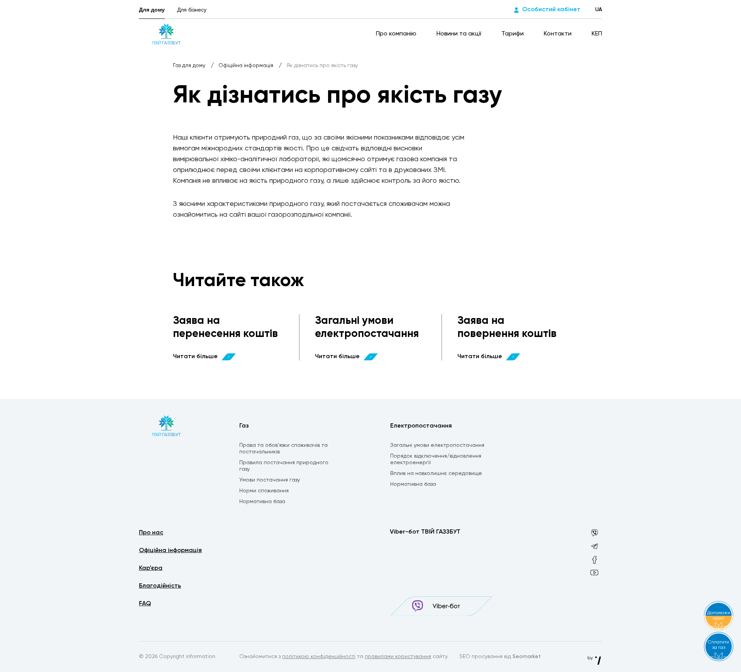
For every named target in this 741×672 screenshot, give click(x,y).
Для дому (152, 10)
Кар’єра (150, 568)
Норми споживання (264, 490)
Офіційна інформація (246, 65)
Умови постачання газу (269, 480)
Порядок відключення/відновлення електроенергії (435, 459)
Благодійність (160, 586)
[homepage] (166, 34)
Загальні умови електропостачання (437, 445)
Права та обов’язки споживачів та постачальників (283, 449)
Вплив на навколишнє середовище (436, 473)
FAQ (145, 604)
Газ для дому (190, 65)
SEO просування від (500, 656)
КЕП (597, 34)
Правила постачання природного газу (283, 466)
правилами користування (398, 656)
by (590, 658)
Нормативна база (262, 501)
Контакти (558, 34)
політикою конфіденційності (318, 656)
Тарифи (513, 34)
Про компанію (397, 34)
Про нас (151, 533)
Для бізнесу (191, 10)
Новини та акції (459, 34)
